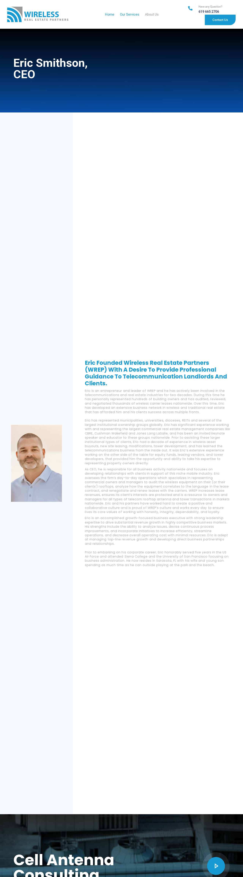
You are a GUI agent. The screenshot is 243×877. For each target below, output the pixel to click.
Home (109, 14)
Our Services (129, 14)
